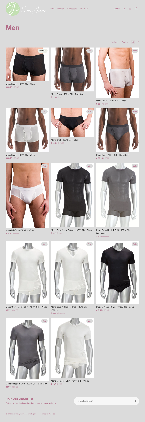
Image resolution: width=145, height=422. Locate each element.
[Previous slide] (10, 64)
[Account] (130, 9)
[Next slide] (44, 64)
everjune (15, 414)
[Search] (124, 9)
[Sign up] (135, 401)
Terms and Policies (47, 414)
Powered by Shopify (28, 414)
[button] (125, 42)
